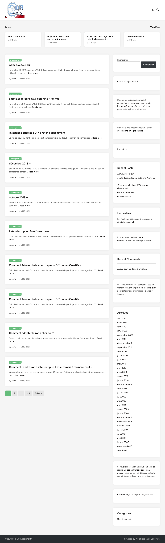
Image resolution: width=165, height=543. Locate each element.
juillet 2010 (122, 355)
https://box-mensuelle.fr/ (144, 288)
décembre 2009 (124, 384)
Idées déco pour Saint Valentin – (29, 231)
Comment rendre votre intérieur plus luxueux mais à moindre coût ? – (51, 367)
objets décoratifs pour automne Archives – (35, 98)
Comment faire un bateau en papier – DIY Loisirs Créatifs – (45, 265)
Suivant (38, 393)
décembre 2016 (124, 343)
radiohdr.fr (27, 539)
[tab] (8, 26)
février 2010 (122, 376)
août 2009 (122, 388)
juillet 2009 (122, 392)
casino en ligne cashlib (132, 131)
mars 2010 (122, 372)
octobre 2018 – (18, 197)
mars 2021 (122, 322)
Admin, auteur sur (17, 36)
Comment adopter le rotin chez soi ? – (32, 333)
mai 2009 (121, 401)
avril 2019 (121, 339)
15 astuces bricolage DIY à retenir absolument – (38, 132)
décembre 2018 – (135, 36)
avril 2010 (121, 368)
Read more (33, 73)
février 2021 (122, 326)
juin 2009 (121, 397)
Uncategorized (15, 60)
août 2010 (122, 351)
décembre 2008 (124, 417)
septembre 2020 (125, 335)
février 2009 (123, 409)
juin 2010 (121, 359)
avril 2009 (121, 405)
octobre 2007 (123, 425)
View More (155, 27)
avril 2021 (121, 318)
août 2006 (122, 450)
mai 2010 (121, 364)
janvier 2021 (122, 331)
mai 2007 (121, 438)
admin (13, 79)
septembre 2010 (124, 347)
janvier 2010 (123, 380)
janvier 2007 (123, 442)
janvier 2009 (123, 413)
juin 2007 (121, 434)
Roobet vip (122, 149)
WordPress (140, 539)
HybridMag (154, 539)
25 (28, 393)
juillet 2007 (122, 430)
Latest (8, 27)
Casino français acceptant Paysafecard (135, 494)
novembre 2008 (124, 421)
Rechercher (122, 60)
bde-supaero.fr (128, 222)
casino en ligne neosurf (128, 81)
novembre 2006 (124, 446)
